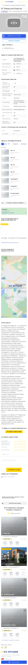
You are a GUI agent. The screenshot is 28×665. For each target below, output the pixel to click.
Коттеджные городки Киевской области (14, 5)
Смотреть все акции (15, 503)
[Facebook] (2, 647)
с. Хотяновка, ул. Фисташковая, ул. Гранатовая (19, 60)
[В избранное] (25, 16)
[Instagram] (6, 647)
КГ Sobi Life (6, 533)
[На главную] (8, 1)
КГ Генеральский (8, 594)
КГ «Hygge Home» (8, 564)
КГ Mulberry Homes (8, 625)
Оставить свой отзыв (14, 431)
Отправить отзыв (14, 469)
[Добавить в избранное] (25, 518)
